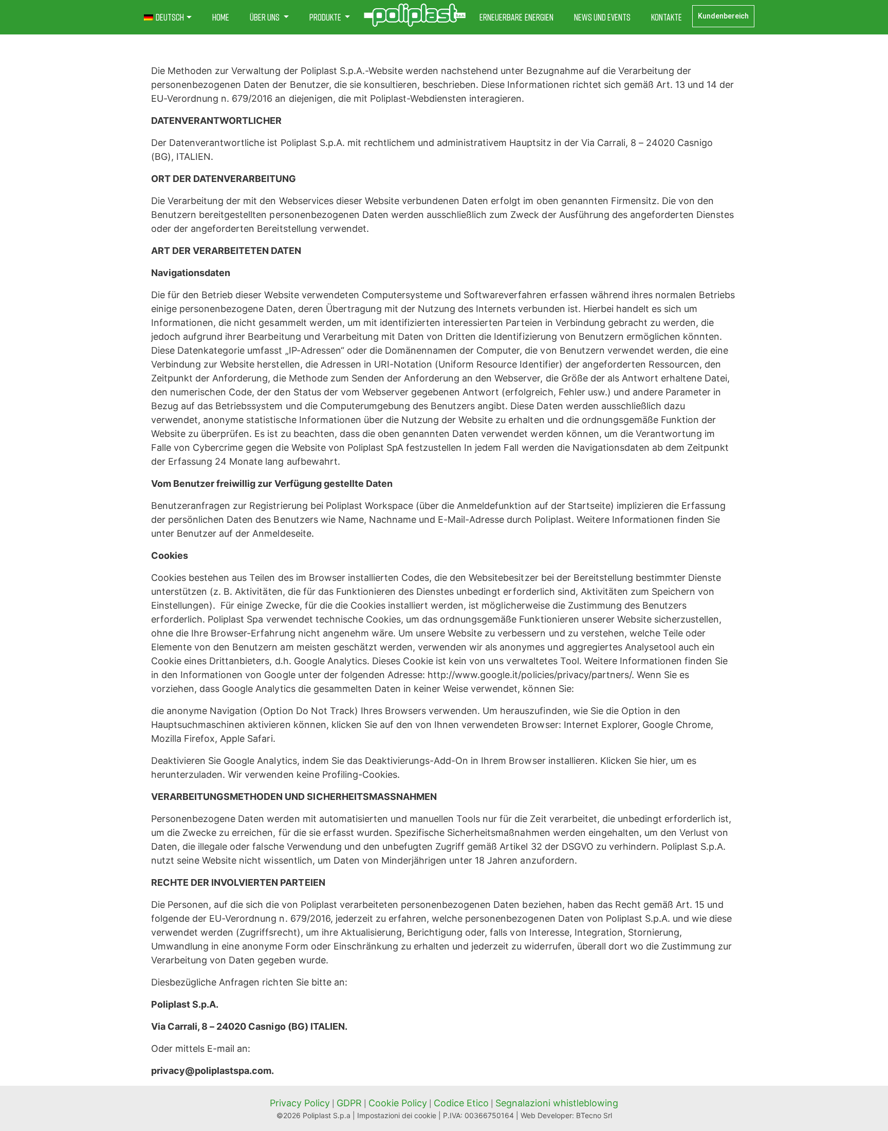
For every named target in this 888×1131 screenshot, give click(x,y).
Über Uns (265, 17)
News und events (602, 17)
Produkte (326, 17)
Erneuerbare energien (516, 17)
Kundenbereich (723, 16)
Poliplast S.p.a (326, 1115)
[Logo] (414, 15)
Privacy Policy (300, 1103)
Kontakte (666, 17)
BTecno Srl (594, 1115)
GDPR (349, 1103)
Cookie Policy (397, 1103)
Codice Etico (461, 1103)
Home (220, 17)
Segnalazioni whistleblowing (556, 1103)
